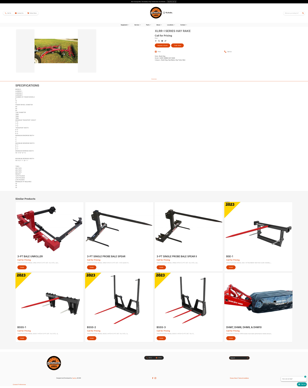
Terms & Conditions (243, 378)
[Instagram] (155, 378)
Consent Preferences (19, 384)
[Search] (247, 358)
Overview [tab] (154, 79)
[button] (8, 13)
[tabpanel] (84, 51)
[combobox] (294, 13)
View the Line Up (171, 1)
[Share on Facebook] (156, 41)
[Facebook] (153, 378)
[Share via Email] (162, 41)
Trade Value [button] (177, 45)
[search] (303, 13)
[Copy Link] (165, 41)
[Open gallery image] (56, 51)
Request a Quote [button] (162, 45)
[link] (31, 13)
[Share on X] (159, 41)
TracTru (74, 378)
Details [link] (22, 267)
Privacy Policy (233, 378)
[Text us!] (302, 384)
